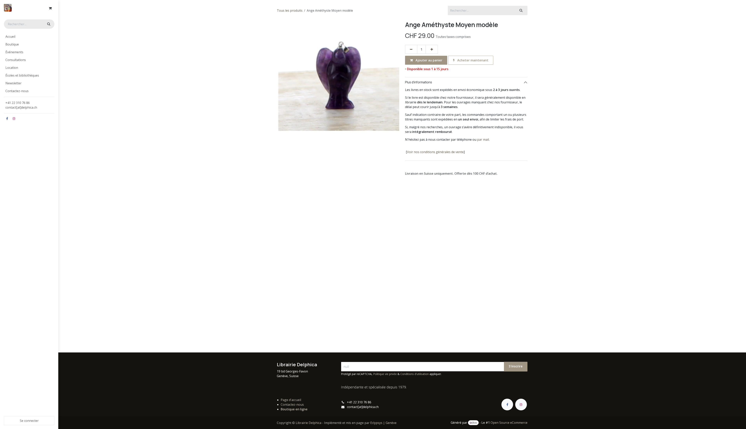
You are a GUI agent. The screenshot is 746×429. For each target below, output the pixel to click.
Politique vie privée (385, 374)
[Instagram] (14, 118)
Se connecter (29, 421)
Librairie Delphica (308, 423)
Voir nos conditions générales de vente (435, 152)
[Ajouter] (432, 49)
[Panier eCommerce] (50, 8)
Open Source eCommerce (509, 422)
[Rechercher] (48, 24)
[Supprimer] (411, 49)
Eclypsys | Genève (383, 423)
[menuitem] (29, 36)
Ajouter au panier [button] (428, 60)
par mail (483, 139)
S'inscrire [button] (516, 366)
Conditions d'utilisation (414, 374)
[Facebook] (7, 118)
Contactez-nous (292, 404)
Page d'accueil (291, 400)
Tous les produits (289, 10)
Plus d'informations (418, 82)
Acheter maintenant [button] (472, 60)
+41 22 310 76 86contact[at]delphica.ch (21, 105)
